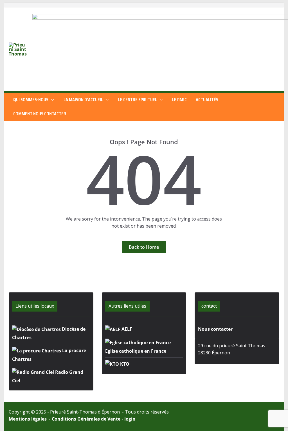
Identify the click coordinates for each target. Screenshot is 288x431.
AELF (126, 329)
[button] (51, 99)
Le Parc (179, 99)
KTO (124, 364)
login (130, 419)
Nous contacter (215, 329)
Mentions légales (28, 419)
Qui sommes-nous (30, 99)
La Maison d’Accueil (83, 99)
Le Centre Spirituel (137, 99)
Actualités (207, 99)
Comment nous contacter (39, 113)
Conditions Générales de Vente (86, 419)
